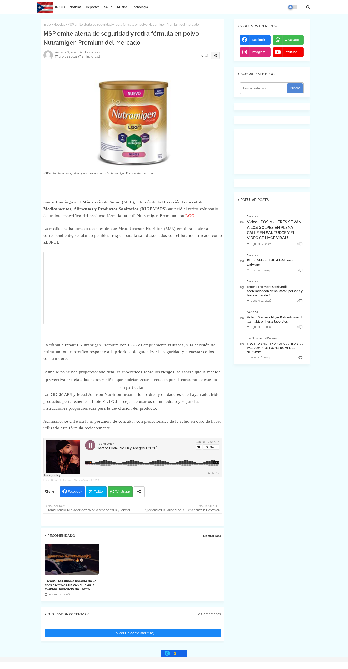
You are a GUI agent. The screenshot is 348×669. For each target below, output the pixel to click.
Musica (122, 7)
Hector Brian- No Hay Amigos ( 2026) (79, 480)
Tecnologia (140, 7)
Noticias (75, 7)
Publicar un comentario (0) (132, 633)
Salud (108, 7)
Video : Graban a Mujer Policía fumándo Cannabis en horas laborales (275, 319)
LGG (190, 215)
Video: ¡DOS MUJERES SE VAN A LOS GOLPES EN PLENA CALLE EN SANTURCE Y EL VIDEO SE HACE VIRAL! (274, 230)
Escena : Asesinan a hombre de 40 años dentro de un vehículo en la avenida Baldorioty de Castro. (71, 585)
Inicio (47, 24)
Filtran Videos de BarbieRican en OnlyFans (270, 262)
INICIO (60, 7)
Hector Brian (50, 480)
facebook (258, 39)
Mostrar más (212, 536)
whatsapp (292, 39)
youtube (291, 52)
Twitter (99, 491)
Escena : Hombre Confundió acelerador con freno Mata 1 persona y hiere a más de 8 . (275, 291)
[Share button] (139, 491)
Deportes (92, 7)
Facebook (75, 491)
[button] (308, 7)
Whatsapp (122, 491)
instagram (258, 52)
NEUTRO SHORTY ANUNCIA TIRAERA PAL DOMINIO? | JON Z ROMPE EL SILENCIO (275, 348)
